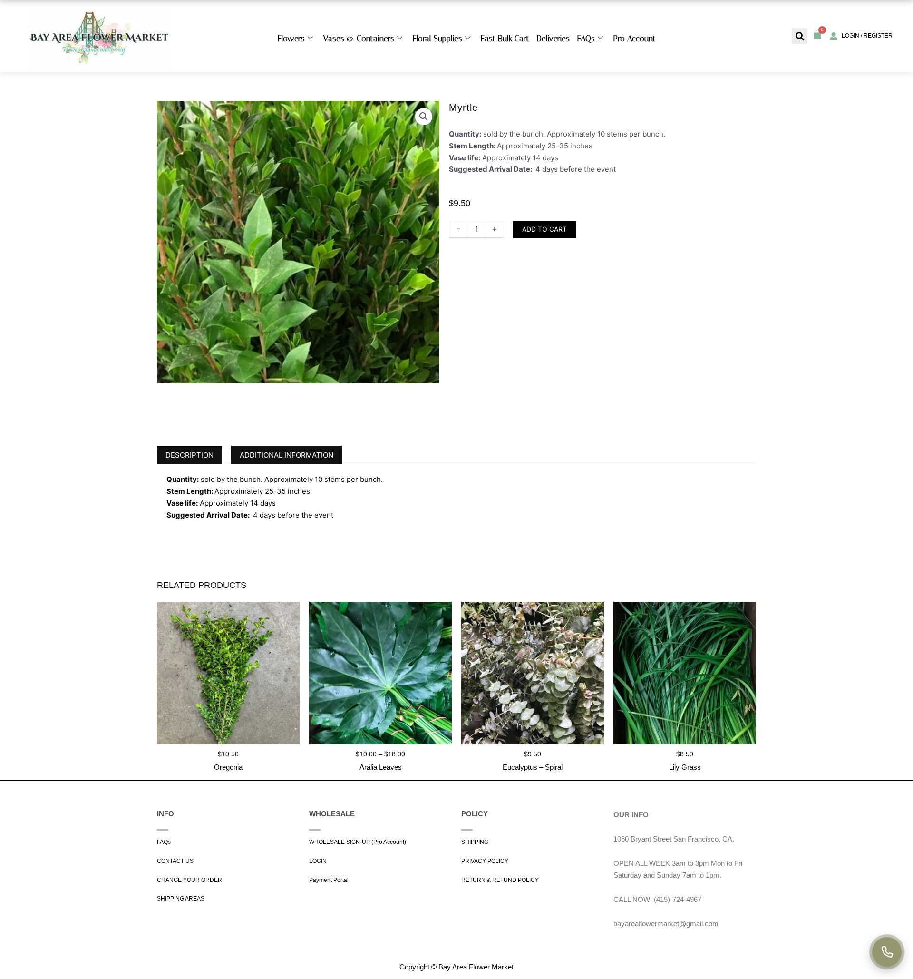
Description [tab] (189, 455)
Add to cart (544, 229)
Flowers (291, 38)
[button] (799, 36)
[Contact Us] (887, 952)
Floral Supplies (437, 38)
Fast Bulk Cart (505, 38)
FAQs (586, 38)
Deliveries (553, 38)
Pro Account (634, 38)
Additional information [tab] (286, 455)
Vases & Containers (358, 38)
